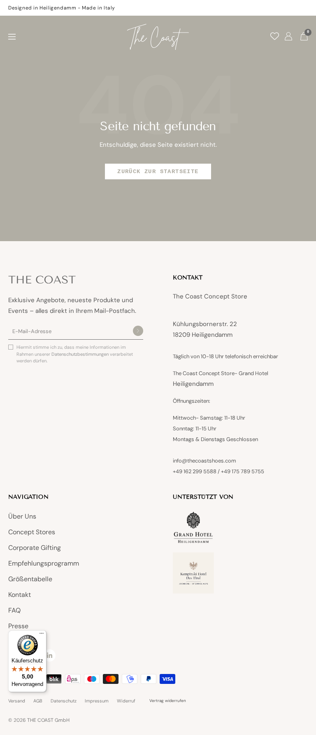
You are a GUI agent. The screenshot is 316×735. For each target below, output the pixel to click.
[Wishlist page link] (274, 36)
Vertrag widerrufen (167, 700)
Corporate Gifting (34, 547)
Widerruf (126, 701)
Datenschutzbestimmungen (80, 354)
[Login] (288, 37)
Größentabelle (30, 579)
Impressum (97, 701)
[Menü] (41, 635)
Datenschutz (64, 701)
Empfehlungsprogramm (43, 563)
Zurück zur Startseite (157, 171)
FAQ (14, 610)
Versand (16, 701)
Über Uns (22, 516)
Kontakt (19, 594)
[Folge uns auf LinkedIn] (49, 655)
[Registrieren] (138, 331)
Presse (18, 626)
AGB (37, 701)
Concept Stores (31, 532)
